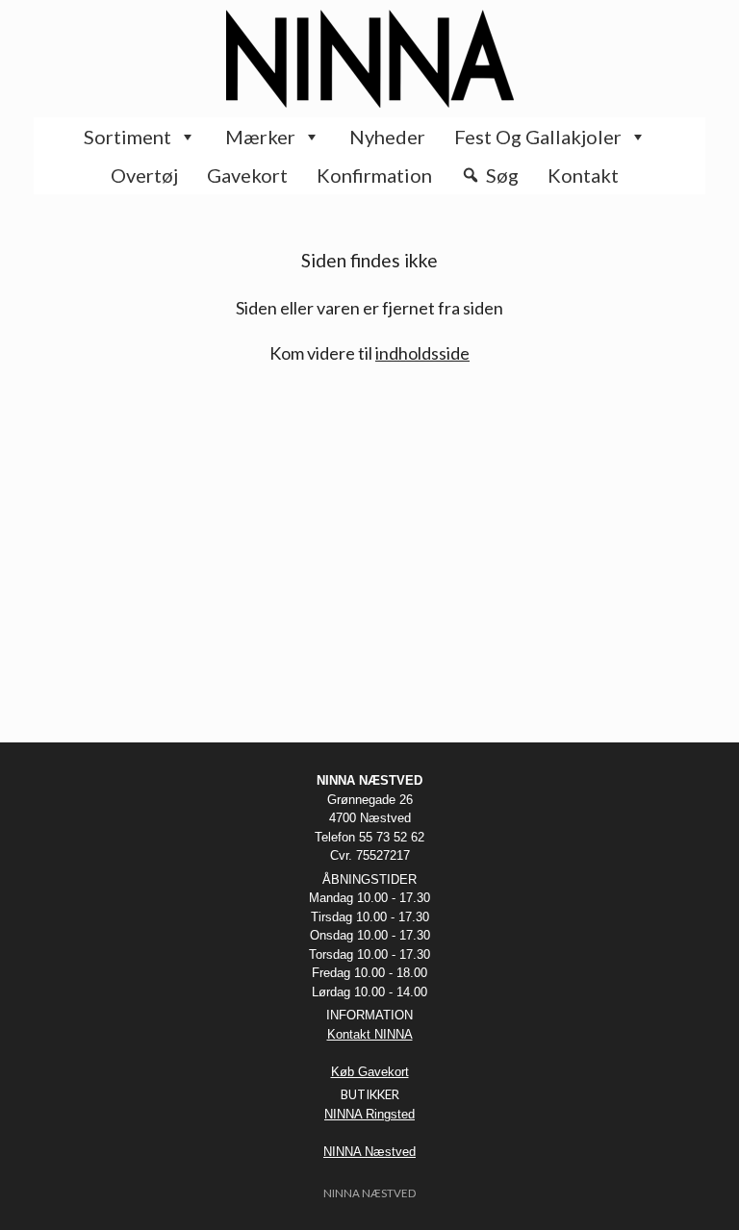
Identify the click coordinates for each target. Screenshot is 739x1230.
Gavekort (247, 175)
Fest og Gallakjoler (538, 136)
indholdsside (422, 353)
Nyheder (387, 136)
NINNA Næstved (369, 1151)
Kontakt (583, 175)
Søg (502, 175)
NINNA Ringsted (369, 1114)
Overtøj (144, 175)
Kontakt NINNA (370, 1034)
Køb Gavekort (370, 1072)
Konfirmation (374, 175)
